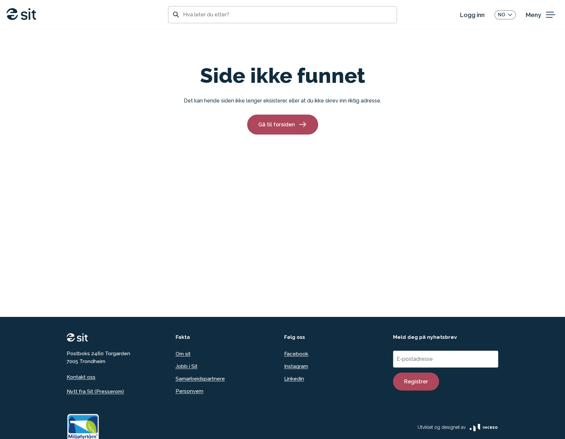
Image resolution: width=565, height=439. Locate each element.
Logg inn (472, 14)
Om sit (183, 354)
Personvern (189, 391)
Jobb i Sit (186, 366)
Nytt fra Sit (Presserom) (95, 391)
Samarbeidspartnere (200, 378)
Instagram (296, 366)
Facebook (296, 354)
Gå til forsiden (276, 124)
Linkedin (294, 378)
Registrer (416, 381)
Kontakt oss (81, 377)
